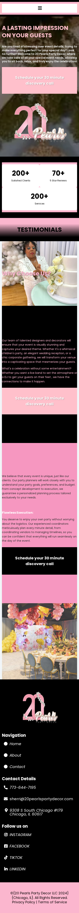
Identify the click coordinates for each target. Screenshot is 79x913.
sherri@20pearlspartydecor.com (41, 799)
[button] (39, 8)
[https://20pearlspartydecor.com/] (39, 708)
